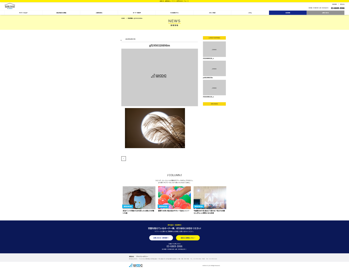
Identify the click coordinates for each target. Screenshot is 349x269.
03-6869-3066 (337, 8)
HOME (123, 18)
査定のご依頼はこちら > (188, 238)
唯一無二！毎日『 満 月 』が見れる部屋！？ (123, 158)
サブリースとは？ (23, 13)
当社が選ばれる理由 (61, 13)
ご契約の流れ (99, 13)
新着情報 (334, 4)
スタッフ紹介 (212, 13)
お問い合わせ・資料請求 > (161, 238)
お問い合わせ (325, 13)
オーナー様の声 (137, 13)
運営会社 (342, 4)
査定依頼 (288, 13)
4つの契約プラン (174, 13)
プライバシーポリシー (142, 256)
